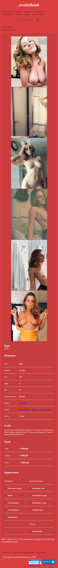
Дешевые (28, 11)
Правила (6, 552)
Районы (18, 14)
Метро (27, 14)
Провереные (7, 14)
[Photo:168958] (29, 61)
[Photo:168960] (29, 163)
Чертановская (45, 409)
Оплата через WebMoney (23, 552)
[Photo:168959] (29, 112)
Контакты (40, 552)
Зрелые (19, 11)
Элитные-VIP (39, 11)
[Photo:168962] (29, 265)
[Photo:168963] (29, 316)
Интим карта (38, 14)
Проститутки (7, 11)
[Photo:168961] (29, 214)
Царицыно (23, 403)
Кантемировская (25, 409)
